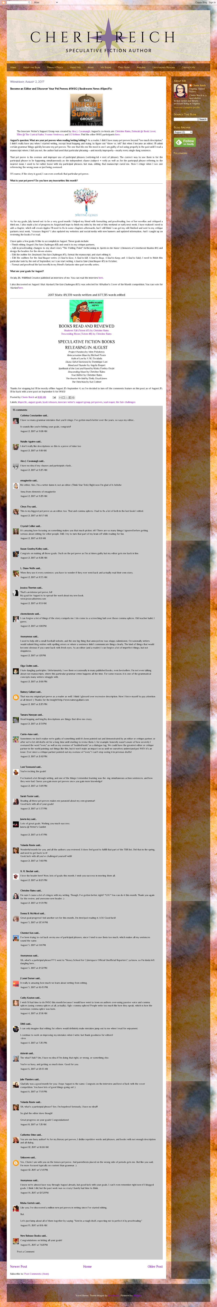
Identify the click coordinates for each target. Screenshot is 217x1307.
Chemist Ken (27, 933)
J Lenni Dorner (27, 978)
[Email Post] (54, 397)
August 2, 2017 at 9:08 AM (33, 431)
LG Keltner (74, 134)
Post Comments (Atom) (36, 1273)
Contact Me (188, 67)
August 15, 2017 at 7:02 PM (34, 1244)
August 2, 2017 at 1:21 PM (33, 655)
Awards (141, 67)
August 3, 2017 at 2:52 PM (33, 968)
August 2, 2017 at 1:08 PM (33, 626)
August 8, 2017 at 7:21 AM (33, 1124)
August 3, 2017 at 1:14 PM (33, 945)
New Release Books (30, 1235)
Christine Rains (123, 131)
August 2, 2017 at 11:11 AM (33, 538)
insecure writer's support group (74, 402)
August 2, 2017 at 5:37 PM (33, 808)
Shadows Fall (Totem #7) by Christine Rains (86, 330)
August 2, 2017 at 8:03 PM (33, 880)
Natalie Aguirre (28, 441)
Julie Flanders (27, 1079)
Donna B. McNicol (29, 913)
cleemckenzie (27, 613)
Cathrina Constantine (31, 415)
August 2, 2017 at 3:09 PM (33, 786)
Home (13, 67)
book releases (50, 402)
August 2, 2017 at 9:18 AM (33, 450)
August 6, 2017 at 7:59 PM (33, 1091)
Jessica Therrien (28, 587)
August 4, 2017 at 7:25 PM (33, 1042)
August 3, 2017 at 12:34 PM (34, 922)
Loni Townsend (28, 767)
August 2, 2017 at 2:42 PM (33, 756)
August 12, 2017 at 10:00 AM (34, 1147)
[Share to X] (66, 397)
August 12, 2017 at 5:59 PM (34, 1169)
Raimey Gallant (28, 692)
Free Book (124, 67)
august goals (35, 402)
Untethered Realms (164, 67)
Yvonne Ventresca (54, 134)
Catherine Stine (28, 1134)
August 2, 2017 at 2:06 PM (33, 681)
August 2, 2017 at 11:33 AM (33, 577)
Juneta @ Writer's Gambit (33, 826)
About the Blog (31, 67)
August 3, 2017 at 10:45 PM (34, 987)
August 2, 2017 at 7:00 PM (33, 860)
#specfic (22, 402)
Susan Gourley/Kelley (31, 548)
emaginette (26, 480)
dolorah (24, 1053)
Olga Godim (26, 665)
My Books (106, 67)
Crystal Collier (27, 526)
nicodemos (113, 1295)
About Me (75, 67)
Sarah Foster (27, 796)
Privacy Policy (55, 67)
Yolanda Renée (27, 845)
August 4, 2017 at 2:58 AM (33, 1013)
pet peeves (96, 402)
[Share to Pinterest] (73, 397)
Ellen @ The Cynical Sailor (30, 134)
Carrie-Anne (26, 734)
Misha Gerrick (27, 1203)
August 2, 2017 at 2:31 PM (33, 723)
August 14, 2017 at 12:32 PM (34, 1192)
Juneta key (25, 819)
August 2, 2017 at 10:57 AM (34, 515)
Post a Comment (25, 1251)
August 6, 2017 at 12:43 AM (34, 1069)
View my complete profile (187, 107)
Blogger (137, 1295)
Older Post (155, 1266)
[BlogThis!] (63, 397)
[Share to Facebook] (70, 397)
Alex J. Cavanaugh (81, 131)
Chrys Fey (25, 506)
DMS (22, 1023)
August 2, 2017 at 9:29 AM (33, 496)
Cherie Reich (199, 85)
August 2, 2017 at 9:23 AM (33, 470)
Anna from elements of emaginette (38, 491)
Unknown (25, 1157)
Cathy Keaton (27, 997)
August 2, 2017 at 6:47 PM (33, 834)
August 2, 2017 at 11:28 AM (33, 557)
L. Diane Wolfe (27, 568)
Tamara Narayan (28, 714)
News (91, 67)
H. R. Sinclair (26, 871)
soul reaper (109, 402)
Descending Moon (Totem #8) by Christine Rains (86, 333)
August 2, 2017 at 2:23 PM (33, 704)
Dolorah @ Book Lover (143, 131)
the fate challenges (125, 402)
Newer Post (18, 1266)
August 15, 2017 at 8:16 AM (33, 1225)
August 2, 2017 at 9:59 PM (33, 903)
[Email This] (60, 397)
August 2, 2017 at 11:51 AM (33, 603)
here (117, 134)
